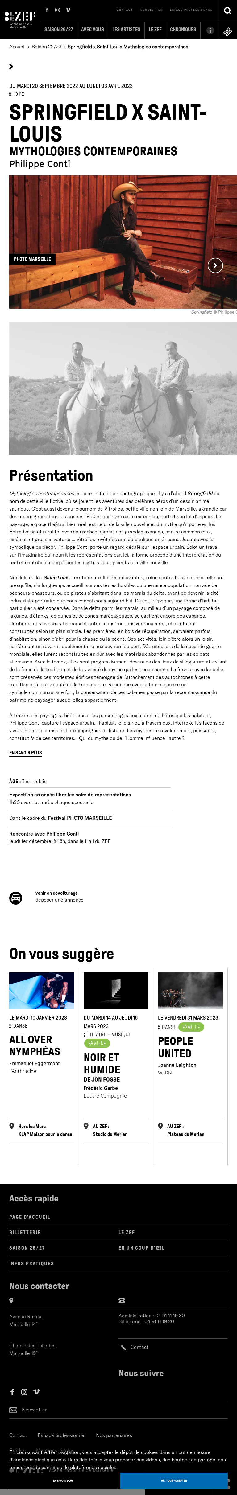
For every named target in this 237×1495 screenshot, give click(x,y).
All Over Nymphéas (34, 1046)
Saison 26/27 (58, 29)
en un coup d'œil (141, 1248)
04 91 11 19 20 (159, 1322)
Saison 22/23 (46, 46)
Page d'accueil (29, 1217)
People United (175, 1047)
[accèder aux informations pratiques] (209, 30)
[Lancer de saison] (11, 66)
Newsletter (151, 9)
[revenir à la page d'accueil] (20, 19)
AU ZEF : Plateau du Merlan (185, 1130)
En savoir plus (25, 752)
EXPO (19, 94)
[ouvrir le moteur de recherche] (227, 11)
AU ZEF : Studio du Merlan (110, 1130)
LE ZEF (126, 1232)
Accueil (17, 46)
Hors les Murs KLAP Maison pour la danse (45, 1130)
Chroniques (183, 29)
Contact (125, 9)
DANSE (20, 1026)
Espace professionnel (191, 9)
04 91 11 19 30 (170, 1316)
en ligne (227, 31)
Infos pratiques (31, 1263)
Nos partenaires (114, 1435)
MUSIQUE (121, 1034)
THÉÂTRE (97, 1034)
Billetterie (25, 1232)
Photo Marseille (32, 259)
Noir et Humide (102, 1067)
